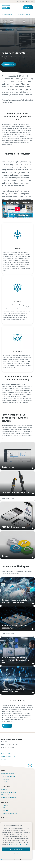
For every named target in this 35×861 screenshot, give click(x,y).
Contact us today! (8, 64)
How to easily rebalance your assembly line (17, 618)
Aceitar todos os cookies (16, 849)
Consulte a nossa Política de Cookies (19, 844)
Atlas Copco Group (8, 774)
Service (17, 545)
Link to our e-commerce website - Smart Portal (16, 821)
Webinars (5, 810)
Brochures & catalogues (10, 813)
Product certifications (9, 797)
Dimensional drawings (9, 792)
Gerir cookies (16, 854)
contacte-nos (5, 759)
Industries (6, 779)
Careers (5, 782)
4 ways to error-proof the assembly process (17, 680)
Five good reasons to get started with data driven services (17, 591)
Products (5, 805)
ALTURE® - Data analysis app (17, 516)
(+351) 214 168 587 (6, 754)
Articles (5, 808)
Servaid (5, 789)
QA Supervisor (17, 456)
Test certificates (8, 795)
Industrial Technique (9, 776)
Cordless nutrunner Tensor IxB (17, 483)
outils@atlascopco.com (8, 756)
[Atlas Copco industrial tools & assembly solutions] (14, 14)
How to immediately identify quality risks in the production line (17, 651)
